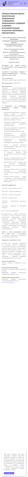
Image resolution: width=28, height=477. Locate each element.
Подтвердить (9, 473)
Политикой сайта (19, 466)
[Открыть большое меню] (25, 3)
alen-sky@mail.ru (10, 282)
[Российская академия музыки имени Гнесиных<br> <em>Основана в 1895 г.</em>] (10, 3)
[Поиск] (21, 3)
